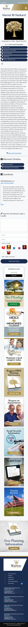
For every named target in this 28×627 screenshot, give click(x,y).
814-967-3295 (7, 598)
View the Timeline (8, 164)
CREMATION (11, 577)
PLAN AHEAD (11, 579)
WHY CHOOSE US (12, 573)
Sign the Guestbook (7, 53)
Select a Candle (6, 243)
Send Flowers (6, 56)
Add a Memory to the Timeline (10, 50)
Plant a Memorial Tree (9, 59)
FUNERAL (10, 575)
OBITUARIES (11, 583)
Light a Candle (7, 47)
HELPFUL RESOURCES (13, 581)
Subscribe (14, 275)
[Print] (2, 64)
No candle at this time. (9, 256)
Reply (2, 204)
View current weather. (15, 153)
